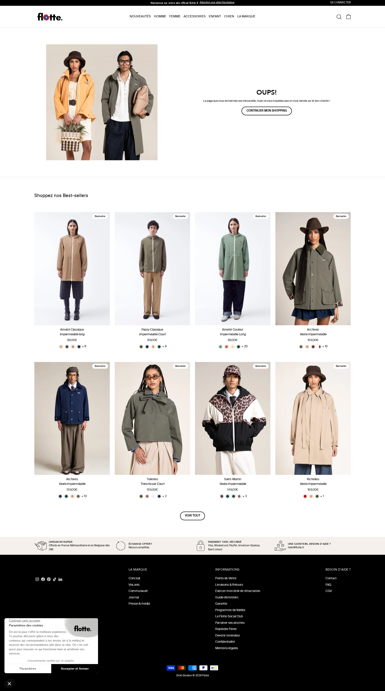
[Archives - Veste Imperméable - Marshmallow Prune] (319, 347)
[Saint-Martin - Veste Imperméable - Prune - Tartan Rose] (240, 496)
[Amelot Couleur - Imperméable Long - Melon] (232, 347)
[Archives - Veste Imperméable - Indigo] (60, 496)
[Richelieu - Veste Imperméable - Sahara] (311, 496)
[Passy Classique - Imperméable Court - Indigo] (147, 347)
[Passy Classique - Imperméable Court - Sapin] (159, 347)
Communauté (138, 591)
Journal (134, 597)
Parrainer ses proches (230, 623)
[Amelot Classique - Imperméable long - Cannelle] (73, 347)
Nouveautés (140, 16)
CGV (329, 591)
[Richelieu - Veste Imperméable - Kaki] (317, 496)
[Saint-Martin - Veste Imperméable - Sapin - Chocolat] (233, 496)
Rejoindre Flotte (226, 629)
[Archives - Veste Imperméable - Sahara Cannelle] (307, 347)
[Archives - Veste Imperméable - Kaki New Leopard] (301, 347)
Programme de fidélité (230, 610)
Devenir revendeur (227, 635)
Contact (331, 578)
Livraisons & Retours (229, 585)
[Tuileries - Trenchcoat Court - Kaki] (141, 496)
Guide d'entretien (226, 597)
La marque (246, 16)
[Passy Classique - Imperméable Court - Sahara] (153, 347)
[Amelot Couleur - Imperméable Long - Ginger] (226, 347)
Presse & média (139, 604)
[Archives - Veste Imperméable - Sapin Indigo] (66, 496)
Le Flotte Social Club (229, 616)
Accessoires (195, 16)
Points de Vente (225, 578)
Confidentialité (225, 642)
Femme (174, 16)
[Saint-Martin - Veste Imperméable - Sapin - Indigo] (227, 496)
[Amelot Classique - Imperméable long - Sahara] (61, 347)
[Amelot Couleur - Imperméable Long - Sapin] (238, 347)
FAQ (328, 585)
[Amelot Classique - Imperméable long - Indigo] (79, 347)
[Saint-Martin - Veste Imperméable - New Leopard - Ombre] (221, 496)
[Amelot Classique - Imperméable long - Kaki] (67, 347)
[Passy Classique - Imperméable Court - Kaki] (141, 347)
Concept (134, 578)
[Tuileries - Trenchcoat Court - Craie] (153, 496)
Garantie (221, 604)
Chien (229, 16)
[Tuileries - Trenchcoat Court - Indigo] (159, 496)
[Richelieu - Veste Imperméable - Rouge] (305, 496)
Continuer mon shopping (266, 111)
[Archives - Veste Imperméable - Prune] (313, 347)
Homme (160, 16)
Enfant (215, 16)
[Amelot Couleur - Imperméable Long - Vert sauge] (220, 347)
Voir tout (192, 515)
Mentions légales (226, 648)
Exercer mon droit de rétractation (237, 591)
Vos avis (134, 585)
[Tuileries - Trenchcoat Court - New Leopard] (147, 496)
